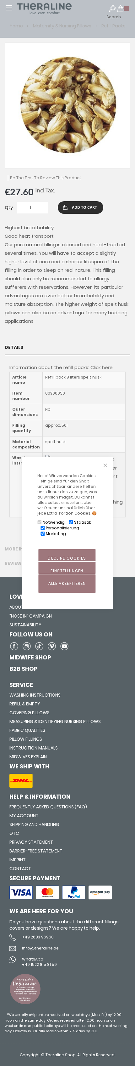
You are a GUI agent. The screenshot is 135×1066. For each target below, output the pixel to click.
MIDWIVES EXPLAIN (28, 757)
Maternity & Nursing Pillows (62, 26)
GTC (14, 833)
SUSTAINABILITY (25, 625)
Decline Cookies (67, 558)
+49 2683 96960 (38, 937)
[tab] (67, 347)
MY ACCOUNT (24, 815)
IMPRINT (17, 860)
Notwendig (54, 522)
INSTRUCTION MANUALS (33, 748)
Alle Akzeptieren (67, 583)
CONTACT (20, 868)
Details (14, 347)
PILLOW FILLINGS (25, 739)
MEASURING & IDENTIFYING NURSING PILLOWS (55, 721)
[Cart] (123, 11)
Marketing (56, 533)
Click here (101, 367)
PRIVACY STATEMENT (31, 842)
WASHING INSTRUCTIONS (35, 695)
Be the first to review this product (45, 178)
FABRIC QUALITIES (27, 730)
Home (17, 26)
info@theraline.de (40, 948)
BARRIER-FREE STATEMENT (35, 851)
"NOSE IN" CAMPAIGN (30, 616)
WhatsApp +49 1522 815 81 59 (39, 961)
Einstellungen (67, 570)
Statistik (82, 522)
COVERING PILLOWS (29, 713)
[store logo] (56, 8)
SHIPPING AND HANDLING (34, 824)
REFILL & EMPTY (24, 704)
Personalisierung (62, 528)
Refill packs (113, 26)
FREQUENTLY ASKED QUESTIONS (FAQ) (48, 807)
